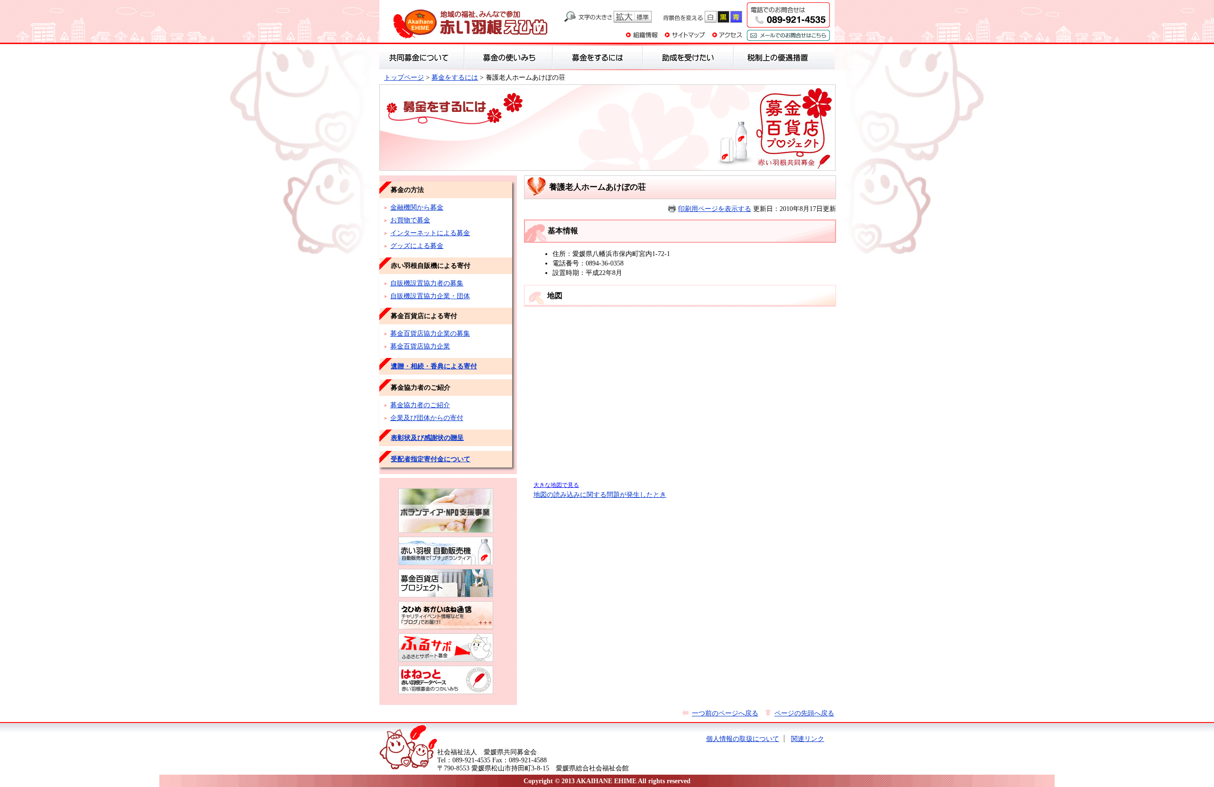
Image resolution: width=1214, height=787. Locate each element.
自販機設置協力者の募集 (426, 283)
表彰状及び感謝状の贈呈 (427, 437)
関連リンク (807, 738)
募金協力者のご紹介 (420, 405)
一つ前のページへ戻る (725, 713)
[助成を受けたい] (688, 57)
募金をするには (455, 77)
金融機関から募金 (416, 207)
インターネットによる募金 (430, 233)
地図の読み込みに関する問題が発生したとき (599, 494)
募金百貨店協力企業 (420, 346)
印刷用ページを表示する (714, 208)
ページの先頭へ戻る (804, 713)
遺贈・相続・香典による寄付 (434, 366)
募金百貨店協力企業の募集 (430, 333)
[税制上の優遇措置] (778, 57)
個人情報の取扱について (742, 738)
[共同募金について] (421, 57)
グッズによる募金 (416, 245)
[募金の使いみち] (508, 57)
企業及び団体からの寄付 (426, 417)
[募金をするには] (597, 57)
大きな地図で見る (556, 485)
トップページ (404, 77)
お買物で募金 (410, 220)
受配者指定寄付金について (430, 459)
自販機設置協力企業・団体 (430, 296)
